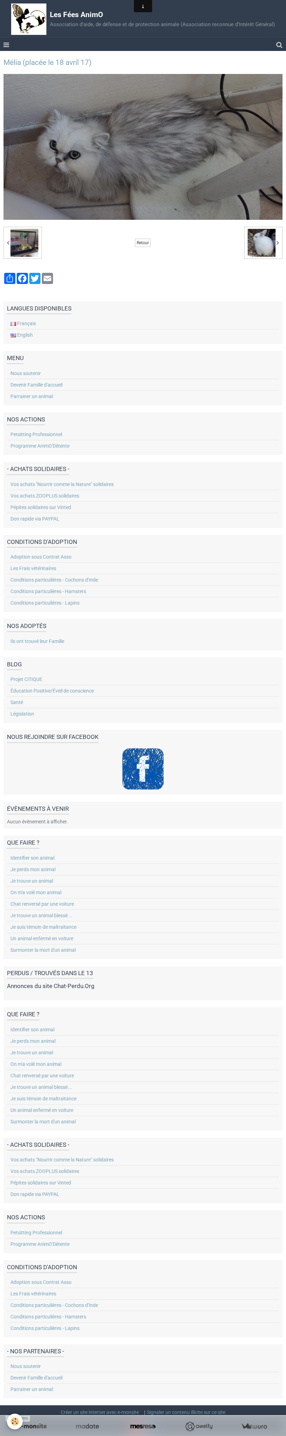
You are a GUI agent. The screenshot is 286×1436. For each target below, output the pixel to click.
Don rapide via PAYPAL (34, 519)
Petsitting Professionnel (36, 434)
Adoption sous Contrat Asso (41, 557)
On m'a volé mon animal (35, 892)
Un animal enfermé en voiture (41, 938)
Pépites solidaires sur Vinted (40, 507)
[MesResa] (143, 1426)
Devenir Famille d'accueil (36, 385)
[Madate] (87, 1426)
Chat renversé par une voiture (42, 904)
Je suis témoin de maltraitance (43, 927)
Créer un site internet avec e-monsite (100, 1412)
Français (26, 323)
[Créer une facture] (254, 1426)
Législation (22, 714)
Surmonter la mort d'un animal (43, 950)
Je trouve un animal (31, 881)
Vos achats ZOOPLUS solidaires (44, 496)
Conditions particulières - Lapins (45, 603)
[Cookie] (15, 1421)
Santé (16, 702)
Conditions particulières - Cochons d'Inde (54, 580)
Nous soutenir (25, 373)
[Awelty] (199, 1426)
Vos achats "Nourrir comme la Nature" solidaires (62, 484)
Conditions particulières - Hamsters (48, 591)
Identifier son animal (32, 858)
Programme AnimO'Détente (39, 446)
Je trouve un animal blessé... (41, 915)
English (24, 335)
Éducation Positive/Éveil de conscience (52, 691)
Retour (143, 242)
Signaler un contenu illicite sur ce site (186, 1412)
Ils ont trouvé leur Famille (37, 641)
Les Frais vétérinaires (33, 568)
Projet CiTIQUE (26, 679)
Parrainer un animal (31, 396)
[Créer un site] (32, 1426)
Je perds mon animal (32, 869)
